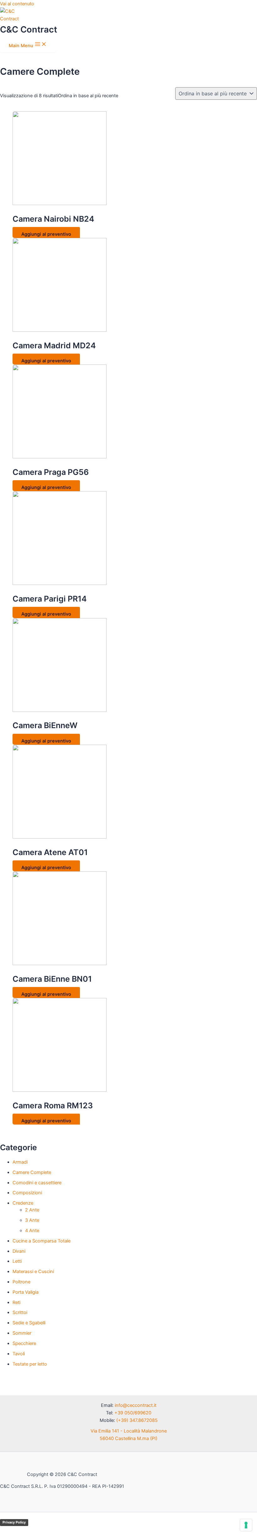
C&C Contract (28, 29)
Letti (17, 1261)
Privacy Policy (14, 1522)
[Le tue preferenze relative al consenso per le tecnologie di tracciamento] (246, 1525)
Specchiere (24, 1343)
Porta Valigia (26, 1292)
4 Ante (32, 1230)
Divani (19, 1251)
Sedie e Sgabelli (29, 1323)
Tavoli (19, 1354)
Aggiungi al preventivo (46, 234)
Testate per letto (30, 1364)
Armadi (20, 1162)
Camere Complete (32, 1172)
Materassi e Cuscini (33, 1271)
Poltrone (21, 1282)
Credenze (23, 1203)
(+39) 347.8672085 (137, 1420)
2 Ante (32, 1210)
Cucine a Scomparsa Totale (42, 1241)
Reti (16, 1302)
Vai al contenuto (17, 4)
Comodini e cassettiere (37, 1183)
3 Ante (32, 1220)
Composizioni (27, 1193)
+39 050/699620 (132, 1413)
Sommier (22, 1333)
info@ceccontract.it (135, 1405)
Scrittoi (20, 1312)
